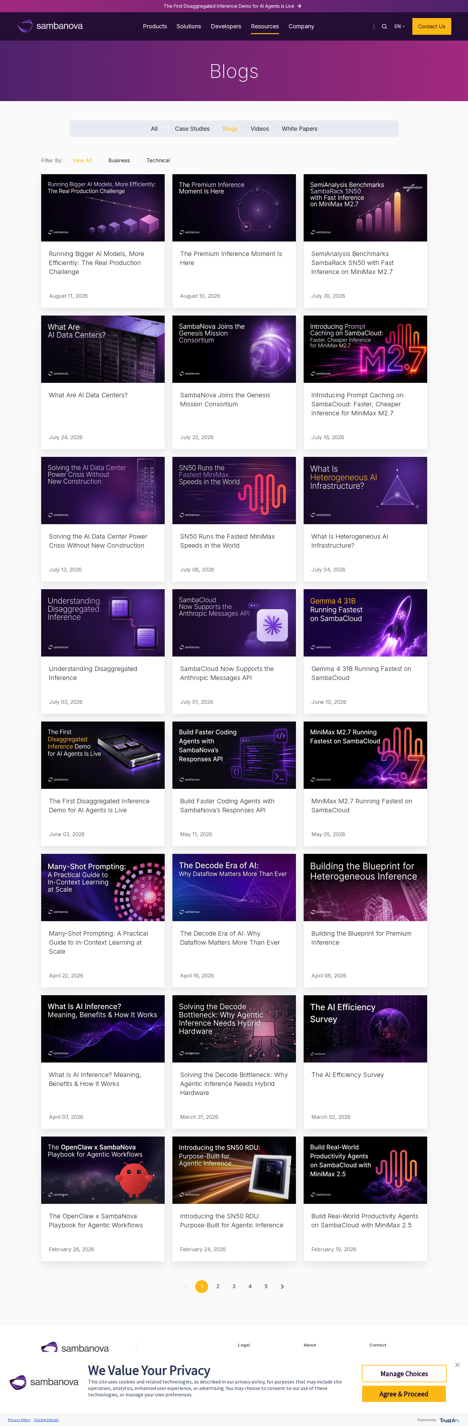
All (154, 128)
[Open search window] (384, 26)
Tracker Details (46, 1419)
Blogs (230, 128)
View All (82, 160)
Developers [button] (226, 26)
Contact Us (431, 26)
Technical (158, 160)
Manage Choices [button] (404, 1373)
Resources (265, 26)
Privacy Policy (19, 1419)
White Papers (299, 128)
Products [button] (155, 26)
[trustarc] (449, 1419)
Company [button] (301, 26)
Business (119, 160)
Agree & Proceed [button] (404, 1393)
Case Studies (192, 128)
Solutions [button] (189, 26)
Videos (260, 128)
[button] (457, 1364)
